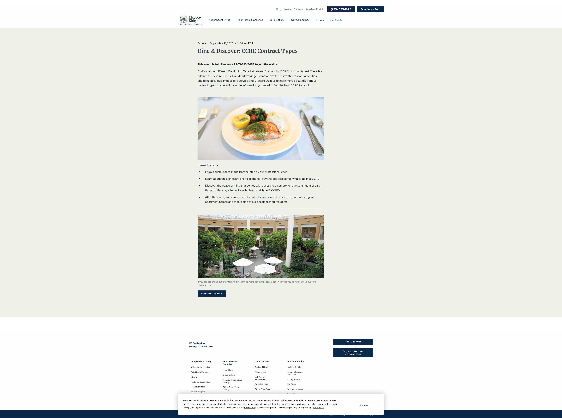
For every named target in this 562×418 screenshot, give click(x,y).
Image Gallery (229, 375)
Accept (364, 405)
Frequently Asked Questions (295, 373)
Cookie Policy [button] (250, 407)
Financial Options (199, 387)
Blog (278, 9)
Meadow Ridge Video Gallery (232, 381)
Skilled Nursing (262, 384)
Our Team (291, 384)
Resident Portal (314, 9)
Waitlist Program (198, 392)
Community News (295, 389)
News (287, 9)
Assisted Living (262, 367)
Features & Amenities (200, 382)
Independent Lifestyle (200, 367)
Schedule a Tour (371, 9)
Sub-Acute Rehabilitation (261, 378)
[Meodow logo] (190, 20)
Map (211, 346)
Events (320, 20)
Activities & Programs (200, 372)
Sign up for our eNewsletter (353, 352)
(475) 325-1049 (341, 9)
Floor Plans (228, 370)
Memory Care (261, 372)
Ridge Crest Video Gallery (231, 388)
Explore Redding (294, 367)
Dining (194, 377)
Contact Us (336, 20)
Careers (298, 9)
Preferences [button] (318, 407)
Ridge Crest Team (263, 389)
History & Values (294, 379)
